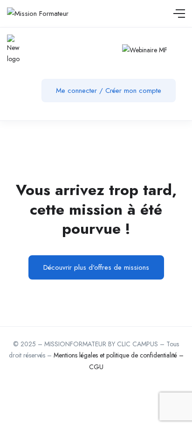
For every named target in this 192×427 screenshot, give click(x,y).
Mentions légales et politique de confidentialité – (119, 355)
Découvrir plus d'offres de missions (96, 267)
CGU (96, 366)
